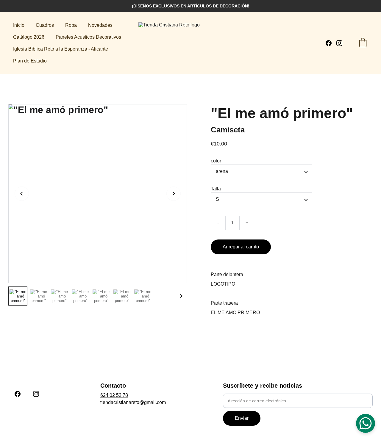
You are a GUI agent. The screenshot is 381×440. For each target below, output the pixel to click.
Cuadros (45, 25)
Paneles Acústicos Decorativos (88, 37)
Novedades (100, 25)
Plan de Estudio (30, 60)
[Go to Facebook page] (331, 43)
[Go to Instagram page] (339, 43)
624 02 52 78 (114, 395)
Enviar (242, 418)
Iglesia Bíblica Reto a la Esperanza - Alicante (60, 48)
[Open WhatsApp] (365, 423)
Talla (216, 188)
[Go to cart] (363, 43)
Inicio (18, 25)
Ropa (71, 25)
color (216, 160)
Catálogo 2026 (28, 37)
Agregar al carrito (241, 246)
